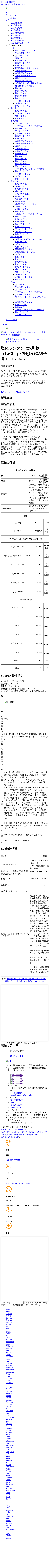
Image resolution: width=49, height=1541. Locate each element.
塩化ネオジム (21, 88)
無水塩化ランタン (22, 56)
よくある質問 (16, 1105)
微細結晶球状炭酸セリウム (26, 68)
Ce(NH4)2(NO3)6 (8, 1137)
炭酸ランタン (21, 146)
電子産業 (14, 121)
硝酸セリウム (21, 61)
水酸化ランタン (22, 151)
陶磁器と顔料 (16, 237)
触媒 (12, 48)
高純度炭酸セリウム (23, 71)
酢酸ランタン (21, 78)
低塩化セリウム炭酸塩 (24, 86)
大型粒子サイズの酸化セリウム (28, 214)
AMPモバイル (20, 1129)
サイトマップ (6, 1129)
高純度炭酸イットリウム (25, 76)
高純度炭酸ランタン (23, 73)
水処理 (13, 108)
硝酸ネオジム (21, 91)
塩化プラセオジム (22, 93)
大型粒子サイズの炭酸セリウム (28, 83)
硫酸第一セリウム (22, 63)
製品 (8, 20)
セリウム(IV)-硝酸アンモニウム (28, 126)
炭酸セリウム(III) (22, 113)
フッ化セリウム (22, 131)
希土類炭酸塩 (16, 28)
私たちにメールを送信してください (16, 392)
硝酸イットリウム (22, 106)
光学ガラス (15, 181)
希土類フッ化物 (17, 40)
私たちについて (12, 15)
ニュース (9, 317)
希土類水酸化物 (17, 33)
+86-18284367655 (8, 2)
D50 (17, 1137)
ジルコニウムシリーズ (19, 43)
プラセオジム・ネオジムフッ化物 (29, 169)
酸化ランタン (21, 154)
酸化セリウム (21, 191)
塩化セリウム (21, 242)
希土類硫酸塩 (16, 35)
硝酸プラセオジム (22, 96)
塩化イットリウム (22, 98)
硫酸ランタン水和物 (23, 81)
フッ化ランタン (22, 149)
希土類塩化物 (16, 25)
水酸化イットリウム (23, 103)
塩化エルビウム (22, 66)
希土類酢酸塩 (16, 38)
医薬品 (13, 282)
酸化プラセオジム (22, 166)
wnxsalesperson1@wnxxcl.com (13, 4)
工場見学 (14, 18)
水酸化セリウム (22, 189)
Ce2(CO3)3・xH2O (9, 1132)
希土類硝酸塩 (16, 30)
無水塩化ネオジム (22, 290)
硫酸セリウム (21, 111)
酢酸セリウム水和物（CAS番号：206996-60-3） (25, 981)
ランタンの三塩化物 (26, 1132)
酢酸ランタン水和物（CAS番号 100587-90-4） (26, 979)
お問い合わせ (11, 320)
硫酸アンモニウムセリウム (26, 50)
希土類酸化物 (16, 23)
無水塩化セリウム (22, 53)
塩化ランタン (21, 116)
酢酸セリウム (21, 58)
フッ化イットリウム (23, 101)
